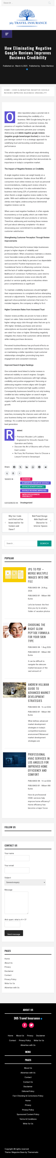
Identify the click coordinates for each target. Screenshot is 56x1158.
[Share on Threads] (13, 473)
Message (8, 890)
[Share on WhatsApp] (32, 467)
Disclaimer (9, 971)
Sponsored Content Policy (28, 1114)
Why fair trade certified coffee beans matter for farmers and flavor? (16, 522)
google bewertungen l (33, 487)
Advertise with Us (12, 987)
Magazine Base (18, 1152)
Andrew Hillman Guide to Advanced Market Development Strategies (39, 692)
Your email (9, 865)
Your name (9, 853)
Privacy (8, 967)
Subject (8, 877)
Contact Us (28, 1082)
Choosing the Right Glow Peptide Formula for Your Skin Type (38, 633)
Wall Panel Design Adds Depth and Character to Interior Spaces (39, 520)
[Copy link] (19, 473)
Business (26, 479)
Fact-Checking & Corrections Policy (28, 1096)
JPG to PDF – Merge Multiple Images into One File (38, 575)
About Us (9, 963)
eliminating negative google (35, 483)
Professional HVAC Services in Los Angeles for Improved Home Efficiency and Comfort (39, 764)
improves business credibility (31, 495)
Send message (13, 934)
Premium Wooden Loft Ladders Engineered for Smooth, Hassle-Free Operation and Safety (31, 440)
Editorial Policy (28, 1091)
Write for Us (10, 983)
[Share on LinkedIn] (26, 467)
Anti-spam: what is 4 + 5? (15, 919)
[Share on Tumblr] (7, 473)
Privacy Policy (10, 979)
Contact (8, 975)
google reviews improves (34, 491)
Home (7, 959)
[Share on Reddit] (45, 467)
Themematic (33, 1152)
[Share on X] (20, 467)
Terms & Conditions (28, 1119)
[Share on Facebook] (14, 467)
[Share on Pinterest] (39, 467)
